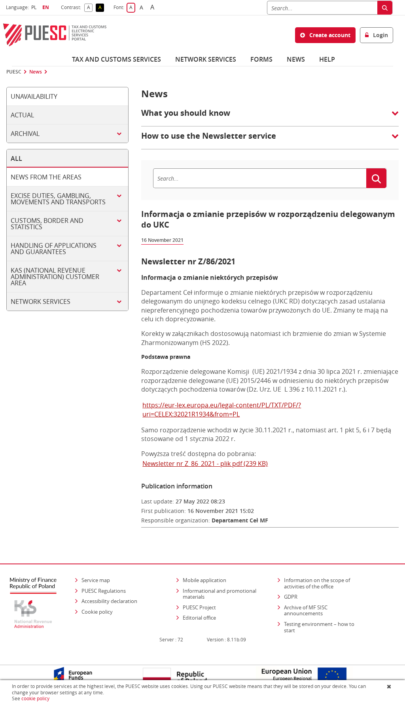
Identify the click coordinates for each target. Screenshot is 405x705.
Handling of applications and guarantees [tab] (54, 248)
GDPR (290, 596)
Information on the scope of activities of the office (324, 583)
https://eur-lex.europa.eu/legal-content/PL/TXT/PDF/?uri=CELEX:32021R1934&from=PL (221, 409)
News (296, 59)
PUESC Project (199, 607)
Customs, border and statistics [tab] (47, 223)
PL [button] (35, 7)
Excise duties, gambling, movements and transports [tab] (58, 198)
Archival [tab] (25, 133)
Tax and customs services (116, 59)
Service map (95, 580)
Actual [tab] (22, 115)
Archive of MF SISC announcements (305, 610)
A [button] (90, 7)
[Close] (389, 686)
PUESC (13, 72)
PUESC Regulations (103, 590)
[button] (270, 116)
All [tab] (16, 158)
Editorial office (199, 617)
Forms (261, 59)
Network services (205, 59)
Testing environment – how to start (319, 627)
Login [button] (379, 35)
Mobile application (204, 580)
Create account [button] (329, 35)
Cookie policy (97, 611)
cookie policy (35, 698)
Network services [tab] (40, 301)
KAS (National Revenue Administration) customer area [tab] (55, 276)
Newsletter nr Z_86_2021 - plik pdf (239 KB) (205, 463)
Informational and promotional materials (219, 594)
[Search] (384, 8)
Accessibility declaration (109, 601)
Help (327, 59)
